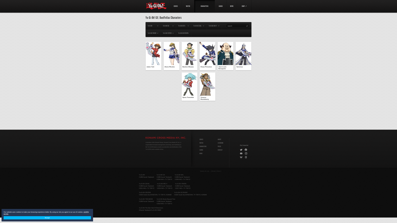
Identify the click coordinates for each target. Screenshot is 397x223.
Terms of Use (204, 171)
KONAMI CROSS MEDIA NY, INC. (166, 138)
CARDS (201, 150)
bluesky (241, 157)
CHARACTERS (203, 146)
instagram (246, 153)
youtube (241, 153)
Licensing (220, 143)
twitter (241, 150)
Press (219, 146)
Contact (220, 150)
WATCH (201, 143)
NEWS (201, 153)
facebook (246, 150)
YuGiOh (156, 5)
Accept (47, 218)
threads (246, 157)
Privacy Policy (216, 171)
